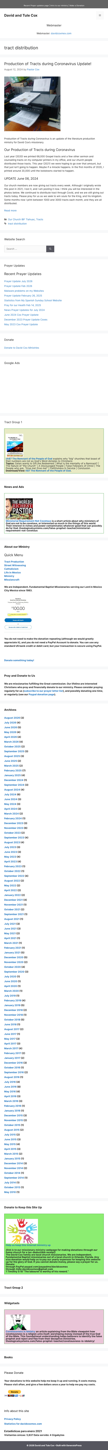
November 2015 (13, 1120)
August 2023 (12, 842)
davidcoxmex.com (61, 33)
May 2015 (10, 1144)
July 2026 (10, 722)
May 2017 (10, 1038)
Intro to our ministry (59, 5)
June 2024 (10, 799)
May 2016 (10, 1091)
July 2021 (10, 923)
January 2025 (12, 775)
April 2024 (10, 808)
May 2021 (10, 933)
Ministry (9, 576)
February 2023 (13, 866)
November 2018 (13, 1014)
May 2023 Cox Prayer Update (21, 324)
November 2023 (13, 828)
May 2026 (10, 732)
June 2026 (10, 727)
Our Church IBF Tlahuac (21, 219)
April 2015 (10, 1149)
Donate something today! (19, 660)
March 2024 (11, 813)
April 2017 (10, 1043)
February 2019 (12, 1000)
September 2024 (14, 784)
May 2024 (10, 804)
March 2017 (11, 1048)
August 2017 (11, 1029)
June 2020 (10, 981)
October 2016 (12, 1067)
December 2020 (13, 957)
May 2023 (10, 856)
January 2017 (12, 1058)
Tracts (39, 219)
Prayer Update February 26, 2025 (23, 295)
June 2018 (10, 1024)
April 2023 (10, 861)
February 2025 (13, 770)
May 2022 (10, 885)
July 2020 (10, 976)
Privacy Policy (12, 1419)
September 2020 (14, 971)
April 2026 (10, 737)
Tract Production (14, 561)
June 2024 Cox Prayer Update (21, 314)
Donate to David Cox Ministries (21, 347)
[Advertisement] (54, 389)
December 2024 (13, 780)
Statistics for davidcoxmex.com (23, 1423)
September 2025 (14, 751)
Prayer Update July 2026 (18, 281)
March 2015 (11, 1153)
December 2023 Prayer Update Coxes (25, 319)
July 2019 (10, 995)
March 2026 (11, 741)
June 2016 (10, 1086)
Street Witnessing (15, 565)
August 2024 (12, 789)
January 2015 (12, 1158)
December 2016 (13, 1062)
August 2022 (12, 880)
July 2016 (10, 1082)
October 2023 (12, 832)
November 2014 (13, 1168)
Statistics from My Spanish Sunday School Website (33, 300)
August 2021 (12, 919)
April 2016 (10, 1096)
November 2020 (13, 962)
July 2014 (10, 1182)
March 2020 (11, 990)
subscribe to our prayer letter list (43, 690)
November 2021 (13, 904)
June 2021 (10, 928)
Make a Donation (77, 5)
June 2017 (10, 1034)
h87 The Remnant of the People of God (48, 470)
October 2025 (12, 746)
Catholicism (11, 568)
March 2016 (11, 1101)
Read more (10, 210)
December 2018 (13, 1010)
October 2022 (12, 871)
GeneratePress (74, 1445)
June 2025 (10, 761)
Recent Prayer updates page (36, 5)
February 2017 (12, 1053)
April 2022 (10, 890)
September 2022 (14, 876)
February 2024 (13, 818)
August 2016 (12, 1077)
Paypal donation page (41, 694)
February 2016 (12, 1105)
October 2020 (12, 967)
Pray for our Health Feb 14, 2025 (22, 305)
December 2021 (13, 899)
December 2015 (13, 1115)
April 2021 (10, 938)
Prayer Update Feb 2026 (18, 286)
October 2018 (12, 1019)
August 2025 (12, 756)
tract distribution (17, 223)
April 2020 (10, 986)
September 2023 (14, 837)
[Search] (50, 249)
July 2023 (10, 847)
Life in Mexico (12, 572)
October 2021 (12, 909)
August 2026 (12, 717)
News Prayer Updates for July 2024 (24, 310)
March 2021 (11, 943)
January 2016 (12, 1110)
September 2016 (14, 1072)
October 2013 (12, 1187)
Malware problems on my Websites (24, 290)
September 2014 (14, 1177)
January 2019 (12, 1005)
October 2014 (12, 1173)
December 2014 (13, 1163)
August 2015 (12, 1129)
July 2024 (10, 794)
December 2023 (13, 823)
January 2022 (12, 895)
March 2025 (11, 765)
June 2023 (10, 852)
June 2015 (10, 1139)
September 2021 (14, 914)
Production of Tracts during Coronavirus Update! (47, 63)
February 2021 (12, 947)
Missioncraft (11, 579)
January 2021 (12, 952)
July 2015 (10, 1134)
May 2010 (10, 1192)
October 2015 (12, 1125)
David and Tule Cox (20, 15)
